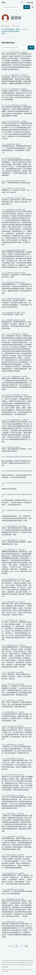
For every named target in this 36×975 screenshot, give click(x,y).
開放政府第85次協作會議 (11, 146)
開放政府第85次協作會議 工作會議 (13, 183)
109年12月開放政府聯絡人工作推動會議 (15, 340)
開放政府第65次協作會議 (11, 458)
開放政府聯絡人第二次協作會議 (13, 724)
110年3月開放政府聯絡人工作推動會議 (14, 52)
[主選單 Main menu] (31, 7)
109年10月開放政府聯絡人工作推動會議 (15, 385)
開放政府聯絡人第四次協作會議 (13, 693)
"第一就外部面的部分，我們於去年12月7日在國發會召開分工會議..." (11, 31)
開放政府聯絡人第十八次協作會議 (13, 557)
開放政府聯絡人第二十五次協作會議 (14, 543)
